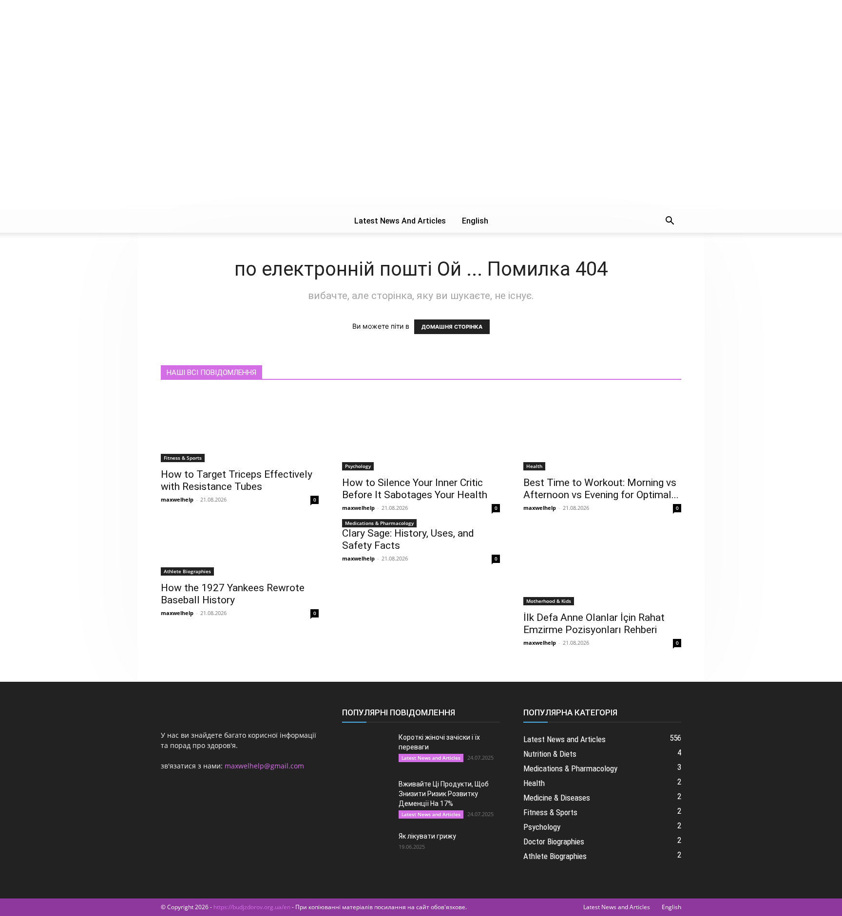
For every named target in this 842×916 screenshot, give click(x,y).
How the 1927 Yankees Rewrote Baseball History (233, 594)
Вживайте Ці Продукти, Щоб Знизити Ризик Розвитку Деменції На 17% (444, 793)
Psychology (358, 466)
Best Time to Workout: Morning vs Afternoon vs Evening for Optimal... (601, 489)
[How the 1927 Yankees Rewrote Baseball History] (240, 551)
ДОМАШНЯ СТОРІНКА (451, 326)
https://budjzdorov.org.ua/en (251, 907)
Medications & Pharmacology (379, 523)
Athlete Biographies (187, 571)
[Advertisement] (421, 136)
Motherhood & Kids (548, 601)
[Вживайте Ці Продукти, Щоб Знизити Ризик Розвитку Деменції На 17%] (366, 796)
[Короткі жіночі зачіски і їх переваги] (366, 749)
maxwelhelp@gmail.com (264, 765)
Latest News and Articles (400, 220)
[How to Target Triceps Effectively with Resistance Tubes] (240, 427)
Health (534, 466)
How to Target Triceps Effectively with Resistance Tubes (236, 480)
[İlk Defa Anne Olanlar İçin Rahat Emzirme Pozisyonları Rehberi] (602, 566)
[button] (669, 221)
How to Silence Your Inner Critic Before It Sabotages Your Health (414, 489)
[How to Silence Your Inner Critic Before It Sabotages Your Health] (421, 431)
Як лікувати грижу (427, 836)
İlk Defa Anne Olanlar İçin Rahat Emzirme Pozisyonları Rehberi (594, 624)
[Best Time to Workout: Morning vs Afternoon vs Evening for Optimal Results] (602, 431)
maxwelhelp (177, 499)
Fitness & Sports (183, 457)
